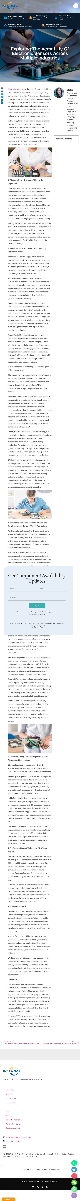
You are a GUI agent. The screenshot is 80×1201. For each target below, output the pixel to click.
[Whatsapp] (74, 1189)
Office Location (10, 1150)
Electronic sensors (15, 89)
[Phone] (74, 1163)
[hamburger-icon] (75, 5)
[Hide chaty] (74, 1195)
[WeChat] (74, 1182)
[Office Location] (4, 1146)
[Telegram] (74, 1169)
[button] (2, 89)
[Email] (74, 1176)
